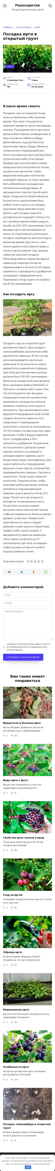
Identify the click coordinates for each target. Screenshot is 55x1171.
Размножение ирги (16, 1009)
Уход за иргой (12, 895)
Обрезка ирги (12, 952)
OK (28, 1167)
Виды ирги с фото (15, 780)
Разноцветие (27, 5)
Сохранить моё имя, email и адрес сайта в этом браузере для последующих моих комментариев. (28, 647)
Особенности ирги (16, 1066)
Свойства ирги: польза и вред (23, 837)
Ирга (10, 66)
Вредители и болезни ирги (22, 723)
